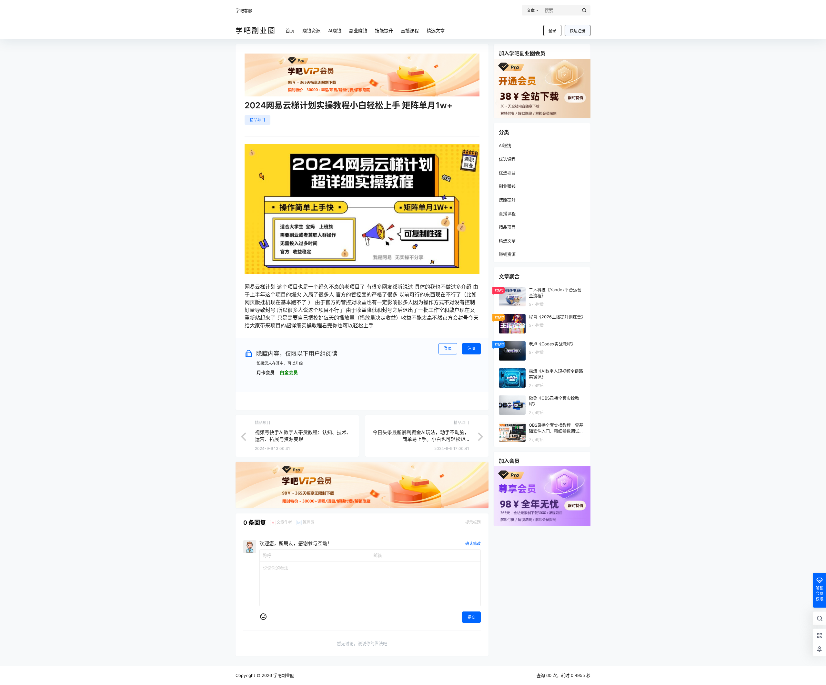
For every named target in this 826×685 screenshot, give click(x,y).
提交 (471, 617)
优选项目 (507, 172)
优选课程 (507, 159)
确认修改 (473, 543)
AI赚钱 (505, 145)
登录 (552, 30)
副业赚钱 (507, 186)
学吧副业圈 (283, 675)
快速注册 (577, 30)
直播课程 (507, 213)
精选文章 (507, 240)
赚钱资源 (507, 254)
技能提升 (507, 199)
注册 (471, 348)
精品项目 (257, 119)
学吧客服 (244, 10)
